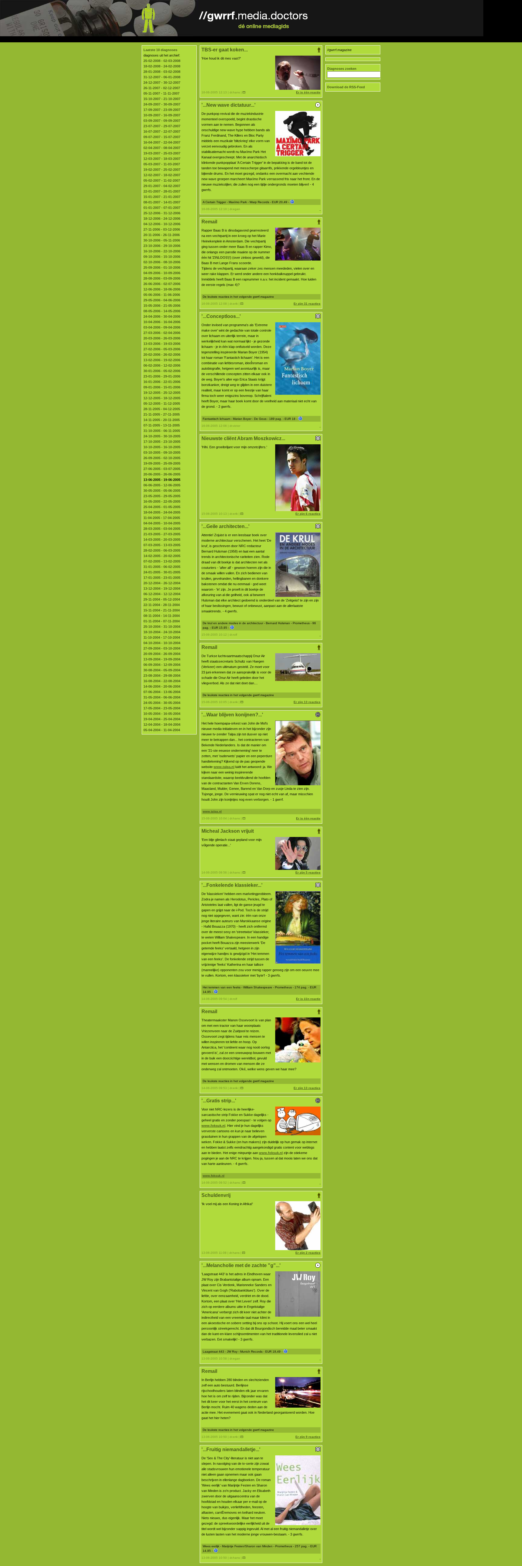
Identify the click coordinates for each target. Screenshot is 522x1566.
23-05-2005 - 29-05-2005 (161, 496)
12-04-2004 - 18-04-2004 (161, 724)
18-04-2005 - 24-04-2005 (161, 512)
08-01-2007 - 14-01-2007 (161, 202)
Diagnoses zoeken (341, 68)
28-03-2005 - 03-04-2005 (161, 528)
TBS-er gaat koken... (224, 49)
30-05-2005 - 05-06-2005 (161, 490)
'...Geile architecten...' (225, 526)
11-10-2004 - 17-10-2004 (161, 637)
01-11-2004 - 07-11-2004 (161, 621)
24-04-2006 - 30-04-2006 (161, 316)
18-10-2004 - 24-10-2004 (161, 632)
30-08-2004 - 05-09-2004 (161, 670)
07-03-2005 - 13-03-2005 (161, 545)
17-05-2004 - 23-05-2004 (161, 708)
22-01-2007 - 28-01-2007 (161, 191)
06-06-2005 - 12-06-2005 (161, 485)
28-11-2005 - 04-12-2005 (161, 409)
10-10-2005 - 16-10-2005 (161, 447)
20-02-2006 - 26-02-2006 (161, 354)
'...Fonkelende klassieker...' (232, 885)
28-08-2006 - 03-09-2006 (161, 278)
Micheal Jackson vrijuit (227, 831)
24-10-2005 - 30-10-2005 (161, 436)
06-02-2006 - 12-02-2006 (161, 365)
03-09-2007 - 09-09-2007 (161, 120)
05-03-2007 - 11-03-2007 (161, 164)
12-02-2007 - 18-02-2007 (161, 175)
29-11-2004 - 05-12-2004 (161, 599)
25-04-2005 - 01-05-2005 (161, 507)
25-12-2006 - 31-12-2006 (161, 213)
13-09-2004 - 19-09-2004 (161, 659)
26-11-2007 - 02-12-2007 (161, 88)
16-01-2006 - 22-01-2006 (161, 382)
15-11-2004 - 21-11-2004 (161, 610)
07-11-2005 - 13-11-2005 (161, 425)
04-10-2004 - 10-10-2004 (161, 643)
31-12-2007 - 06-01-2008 (161, 77)
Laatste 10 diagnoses (160, 50)
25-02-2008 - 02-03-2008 (161, 61)
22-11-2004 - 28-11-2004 (161, 605)
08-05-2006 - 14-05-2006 (161, 311)
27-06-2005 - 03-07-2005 (161, 469)
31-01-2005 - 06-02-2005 (161, 567)
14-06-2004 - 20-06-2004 (161, 686)
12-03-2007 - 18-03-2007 (161, 158)
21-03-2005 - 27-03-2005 (161, 534)
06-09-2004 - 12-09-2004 (161, 664)
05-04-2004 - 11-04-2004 (161, 730)
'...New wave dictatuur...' (228, 105)
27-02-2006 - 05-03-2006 (161, 349)
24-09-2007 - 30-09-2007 (161, 104)
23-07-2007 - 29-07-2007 (161, 126)
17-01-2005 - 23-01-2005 (161, 577)
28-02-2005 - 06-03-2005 (161, 550)
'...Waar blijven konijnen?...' (232, 714)
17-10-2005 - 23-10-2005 (161, 441)
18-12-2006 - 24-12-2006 (161, 218)
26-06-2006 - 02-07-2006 (161, 284)
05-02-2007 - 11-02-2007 (161, 180)
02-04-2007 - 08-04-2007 (161, 148)
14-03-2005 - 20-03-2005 (161, 539)
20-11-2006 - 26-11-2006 (161, 235)
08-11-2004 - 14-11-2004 (161, 616)
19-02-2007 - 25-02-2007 (161, 169)
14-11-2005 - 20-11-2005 (161, 420)
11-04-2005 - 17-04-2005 (161, 518)
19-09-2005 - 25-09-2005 (161, 463)
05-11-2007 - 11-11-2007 (161, 93)
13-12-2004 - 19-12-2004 (161, 588)
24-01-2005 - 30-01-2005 (161, 572)
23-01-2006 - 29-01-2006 (161, 376)
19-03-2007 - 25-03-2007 (161, 153)
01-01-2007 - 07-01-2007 (161, 207)
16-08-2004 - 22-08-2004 (161, 681)
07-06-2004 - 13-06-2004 (161, 692)
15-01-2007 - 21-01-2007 (161, 197)
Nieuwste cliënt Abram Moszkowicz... (243, 438)
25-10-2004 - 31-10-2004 (161, 626)
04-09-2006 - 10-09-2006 (161, 273)
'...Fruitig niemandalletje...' (230, 1449)
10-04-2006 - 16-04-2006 (161, 322)
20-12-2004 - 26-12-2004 (161, 583)
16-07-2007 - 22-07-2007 (161, 131)
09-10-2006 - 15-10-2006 (161, 256)
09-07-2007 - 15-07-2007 (161, 137)
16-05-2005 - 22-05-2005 (161, 501)
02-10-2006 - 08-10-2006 (161, 262)
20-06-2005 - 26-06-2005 (161, 474)
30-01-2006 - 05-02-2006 (161, 371)
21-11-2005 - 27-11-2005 (161, 414)
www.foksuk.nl (213, 1125)
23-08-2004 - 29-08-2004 (161, 675)
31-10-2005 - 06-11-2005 (161, 431)
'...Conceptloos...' (221, 316)
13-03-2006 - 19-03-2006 (161, 343)
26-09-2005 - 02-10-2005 (161, 458)
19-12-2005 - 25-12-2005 (161, 392)
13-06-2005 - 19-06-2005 (161, 479)
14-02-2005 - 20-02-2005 (161, 556)
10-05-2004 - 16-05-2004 (161, 713)
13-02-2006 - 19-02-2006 (161, 360)
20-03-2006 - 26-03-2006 (161, 338)
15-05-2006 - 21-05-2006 (161, 305)
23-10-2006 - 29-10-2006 (161, 246)
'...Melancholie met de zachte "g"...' (241, 1265)
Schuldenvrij (215, 1195)
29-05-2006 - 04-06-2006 (161, 300)
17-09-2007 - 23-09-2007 (161, 110)
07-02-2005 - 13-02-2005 (161, 561)
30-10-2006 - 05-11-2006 (161, 240)
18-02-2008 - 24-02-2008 (161, 66)
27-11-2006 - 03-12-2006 (161, 229)
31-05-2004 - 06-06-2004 (161, 697)
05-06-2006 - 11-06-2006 (161, 295)
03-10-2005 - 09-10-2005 (161, 452)
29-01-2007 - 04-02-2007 (161, 186)
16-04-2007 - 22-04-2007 (161, 142)
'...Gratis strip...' (218, 1100)
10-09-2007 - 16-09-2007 (161, 115)
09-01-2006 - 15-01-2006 (161, 387)
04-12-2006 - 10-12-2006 (161, 224)
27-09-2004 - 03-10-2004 (161, 648)
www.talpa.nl (224, 767)
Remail (209, 221)
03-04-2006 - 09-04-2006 (161, 327)
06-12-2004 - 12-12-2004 (161, 594)
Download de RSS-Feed (346, 87)
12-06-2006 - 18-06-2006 (161, 289)
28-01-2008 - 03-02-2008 (161, 71)
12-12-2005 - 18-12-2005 (161, 398)
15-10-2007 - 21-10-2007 (161, 99)
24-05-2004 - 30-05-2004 (161, 703)
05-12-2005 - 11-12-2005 (161, 403)
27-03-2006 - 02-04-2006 (161, 333)
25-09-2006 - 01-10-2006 (161, 267)
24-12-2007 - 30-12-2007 (161, 82)
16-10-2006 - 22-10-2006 (161, 251)
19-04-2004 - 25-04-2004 (161, 719)
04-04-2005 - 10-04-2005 (161, 523)
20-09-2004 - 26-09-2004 (161, 654)
